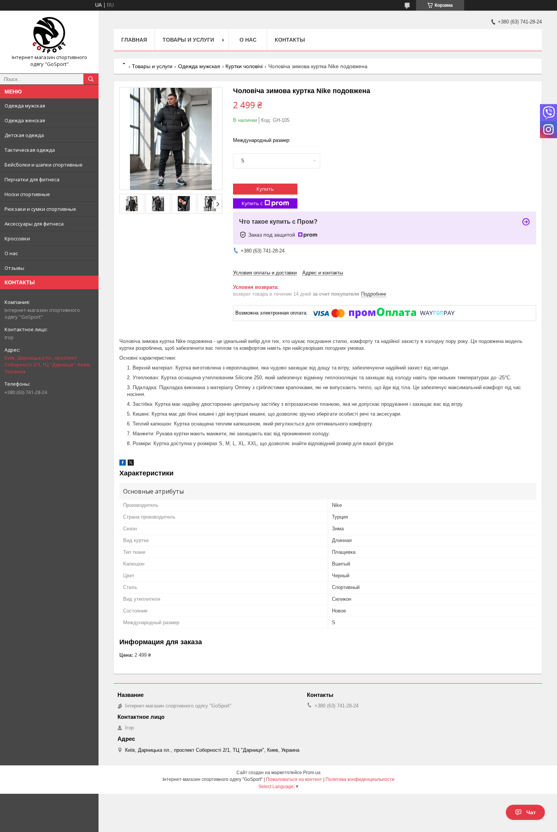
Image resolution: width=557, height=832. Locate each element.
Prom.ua (312, 772)
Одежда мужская (25, 105)
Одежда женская (25, 120)
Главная (134, 40)
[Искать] (91, 79)
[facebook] (122, 464)
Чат (531, 812)
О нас (11, 253)
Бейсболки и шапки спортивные (44, 164)
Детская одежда (24, 135)
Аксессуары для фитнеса (34, 223)
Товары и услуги (188, 40)
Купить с (252, 203)
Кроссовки (17, 238)
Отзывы (14, 268)
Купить (265, 188)
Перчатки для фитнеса (32, 179)
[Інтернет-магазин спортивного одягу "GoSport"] (49, 35)
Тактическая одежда (30, 149)
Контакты (290, 40)
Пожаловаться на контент (294, 779)
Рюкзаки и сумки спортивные (40, 209)
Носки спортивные (27, 194)
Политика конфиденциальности (359, 779)
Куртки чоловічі (244, 66)
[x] (131, 464)
